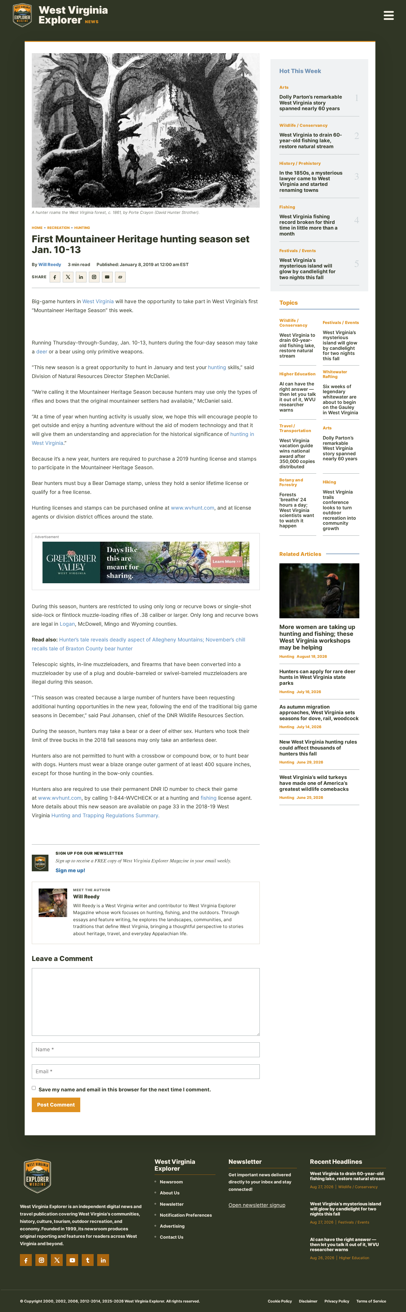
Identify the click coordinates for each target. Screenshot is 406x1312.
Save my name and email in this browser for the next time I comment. (125, 1090)
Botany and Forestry (291, 482)
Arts (284, 87)
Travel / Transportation (295, 428)
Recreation (58, 228)
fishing (209, 798)
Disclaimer (308, 1301)
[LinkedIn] (103, 1260)
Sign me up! (70, 870)
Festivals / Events (297, 251)
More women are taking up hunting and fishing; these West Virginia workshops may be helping (317, 637)
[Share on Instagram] (94, 277)
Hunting (82, 228)
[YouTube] (72, 1260)
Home (37, 228)
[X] (57, 1260)
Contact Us (171, 1237)
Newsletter (172, 1204)
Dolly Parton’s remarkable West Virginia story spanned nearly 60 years (310, 102)
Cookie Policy (280, 1301)
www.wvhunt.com (192, 508)
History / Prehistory (300, 163)
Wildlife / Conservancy (303, 125)
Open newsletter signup (257, 1205)
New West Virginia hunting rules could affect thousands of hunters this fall (318, 747)
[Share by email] (107, 277)
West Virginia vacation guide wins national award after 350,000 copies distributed (297, 454)
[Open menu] (389, 15)
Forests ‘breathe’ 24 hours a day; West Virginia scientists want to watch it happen (296, 510)
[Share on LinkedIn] (81, 277)
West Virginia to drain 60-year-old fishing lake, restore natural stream (310, 140)
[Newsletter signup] (40, 863)
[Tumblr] (88, 1260)
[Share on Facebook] (55, 277)
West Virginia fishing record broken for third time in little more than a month (308, 225)
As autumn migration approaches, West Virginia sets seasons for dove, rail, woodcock (319, 712)
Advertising (172, 1226)
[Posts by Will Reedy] (53, 903)
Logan (67, 624)
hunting (217, 367)
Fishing (287, 207)
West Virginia (98, 301)
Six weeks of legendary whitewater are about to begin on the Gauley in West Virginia (340, 399)
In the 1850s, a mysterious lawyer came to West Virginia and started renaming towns (310, 181)
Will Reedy (49, 264)
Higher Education (297, 374)
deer (41, 351)
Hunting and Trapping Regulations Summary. (105, 815)
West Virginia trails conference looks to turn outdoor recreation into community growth (339, 510)
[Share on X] (68, 277)
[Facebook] (26, 1260)
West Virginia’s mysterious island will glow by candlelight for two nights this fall (307, 268)
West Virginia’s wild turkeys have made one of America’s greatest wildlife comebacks (314, 783)
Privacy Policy (337, 1301)
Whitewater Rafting (335, 374)
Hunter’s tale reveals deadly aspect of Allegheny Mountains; (131, 639)
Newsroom (171, 1181)
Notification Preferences (186, 1215)
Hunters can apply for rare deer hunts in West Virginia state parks (317, 677)
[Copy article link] (120, 277)
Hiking (329, 482)
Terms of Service (371, 1301)
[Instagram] (41, 1260)
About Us (170, 1192)
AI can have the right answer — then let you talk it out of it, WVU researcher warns (297, 397)
